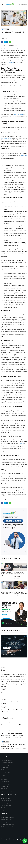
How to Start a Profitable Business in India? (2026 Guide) (13, 745)
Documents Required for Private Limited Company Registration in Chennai (7, 574)
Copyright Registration (6, 805)
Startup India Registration (6, 772)
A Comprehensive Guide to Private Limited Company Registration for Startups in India (20, 593)
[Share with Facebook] (2, 42)
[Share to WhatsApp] (10, 42)
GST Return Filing (5, 781)
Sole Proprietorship (5, 769)
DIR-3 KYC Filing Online (6, 829)
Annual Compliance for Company (8, 817)
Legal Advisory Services (6, 800)
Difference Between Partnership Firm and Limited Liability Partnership (19, 574)
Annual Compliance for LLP (7, 819)
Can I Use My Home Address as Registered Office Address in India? (12, 734)
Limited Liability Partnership (7, 762)
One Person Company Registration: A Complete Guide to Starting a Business (7, 593)
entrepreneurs (11, 62)
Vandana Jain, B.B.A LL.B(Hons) (7, 748)
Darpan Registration (5, 798)
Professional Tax (4, 786)
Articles (3, 689)
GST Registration (4, 779)
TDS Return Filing (5, 784)
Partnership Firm (4, 767)
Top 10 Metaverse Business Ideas (12, 725)
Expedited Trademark (5, 810)
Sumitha (3, 727)
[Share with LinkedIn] (7, 42)
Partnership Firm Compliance (7, 824)
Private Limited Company (6, 760)
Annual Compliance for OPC (7, 822)
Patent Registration (5, 807)
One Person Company (6, 765)
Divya (3, 33)
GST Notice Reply (5, 788)
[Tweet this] (5, 42)
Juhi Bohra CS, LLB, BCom (6, 737)
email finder (21, 443)
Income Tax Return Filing (6, 791)
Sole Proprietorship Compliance (8, 826)
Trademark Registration (6, 803)
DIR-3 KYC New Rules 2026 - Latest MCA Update (12, 651)
